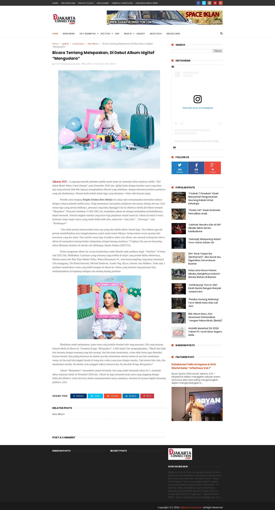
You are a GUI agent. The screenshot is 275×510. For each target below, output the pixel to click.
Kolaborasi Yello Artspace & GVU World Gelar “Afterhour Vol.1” (194, 366)
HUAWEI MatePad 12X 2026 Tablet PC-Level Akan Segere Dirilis (205, 332)
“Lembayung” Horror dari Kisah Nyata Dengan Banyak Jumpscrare (204, 288)
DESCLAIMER (103, 3)
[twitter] (204, 3)
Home (55, 33)
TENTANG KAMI (68, 3)
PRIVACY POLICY (86, 3)
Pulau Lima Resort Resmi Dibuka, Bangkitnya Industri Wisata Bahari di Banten (204, 274)
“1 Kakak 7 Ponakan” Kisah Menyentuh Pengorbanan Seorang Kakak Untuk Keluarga (203, 198)
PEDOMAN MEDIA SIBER (147, 3)
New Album (93, 43)
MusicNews (69, 33)
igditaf (65, 43)
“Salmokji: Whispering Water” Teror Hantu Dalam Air (205, 241)
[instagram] (210, 3)
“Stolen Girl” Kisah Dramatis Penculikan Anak (204, 212)
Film (117, 33)
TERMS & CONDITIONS (122, 3)
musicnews (78, 43)
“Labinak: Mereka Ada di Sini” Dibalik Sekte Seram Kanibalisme (204, 228)
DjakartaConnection (191, 507)
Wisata (128, 33)
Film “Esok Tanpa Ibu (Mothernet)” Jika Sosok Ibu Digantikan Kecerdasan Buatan (204, 258)
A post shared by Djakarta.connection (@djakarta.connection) (205, 141)
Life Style (105, 33)
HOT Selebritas (88, 33)
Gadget (141, 33)
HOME (55, 3)
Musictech (156, 33)
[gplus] (221, 3)
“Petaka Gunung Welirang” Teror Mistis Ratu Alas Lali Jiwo (203, 303)
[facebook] (198, 3)
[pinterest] (215, 3)
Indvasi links (173, 33)
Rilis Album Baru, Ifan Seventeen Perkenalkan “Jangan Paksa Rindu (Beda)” (205, 317)
